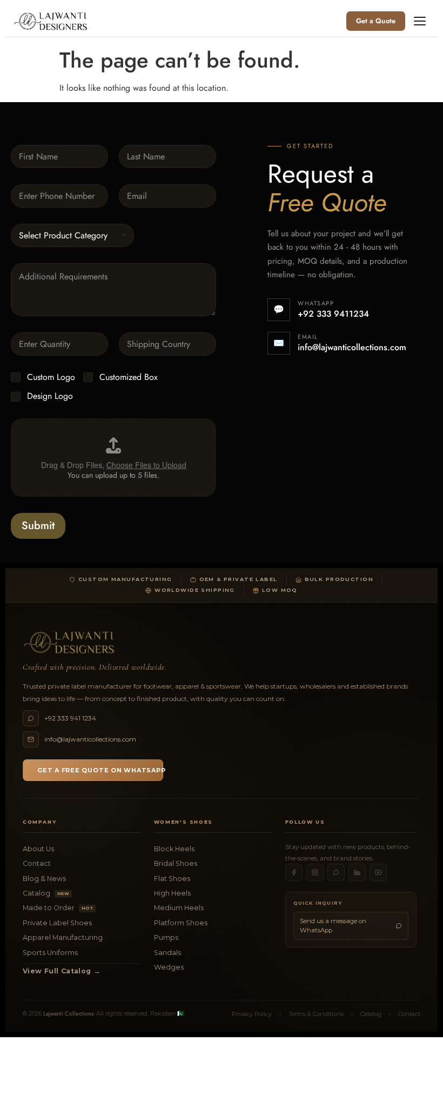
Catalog (46, 893)
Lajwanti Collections (68, 1013)
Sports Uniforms (50, 953)
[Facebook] (294, 872)
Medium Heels (179, 908)
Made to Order (58, 908)
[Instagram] (315, 872)
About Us (38, 849)
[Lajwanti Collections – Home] (52, 21)
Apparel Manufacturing (63, 937)
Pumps (166, 937)
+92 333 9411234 (333, 314)
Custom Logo (51, 377)
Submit (38, 525)
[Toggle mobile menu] (420, 21)
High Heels (172, 893)
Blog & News (44, 878)
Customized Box (128, 377)
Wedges (169, 967)
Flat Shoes (172, 878)
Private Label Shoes (57, 923)
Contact (37, 863)
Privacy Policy (252, 1014)
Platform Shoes (180, 923)
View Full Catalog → (61, 971)
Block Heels (174, 849)
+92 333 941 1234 (70, 718)
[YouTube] (378, 872)
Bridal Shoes (175, 863)
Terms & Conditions (316, 1014)
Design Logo (50, 396)
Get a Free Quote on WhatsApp (100, 770)
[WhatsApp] (336, 872)
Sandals (167, 953)
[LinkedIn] (357, 872)
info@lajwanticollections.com (352, 347)
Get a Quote (375, 21)
